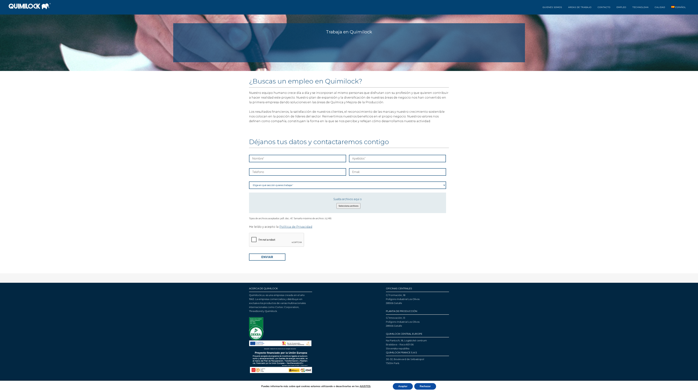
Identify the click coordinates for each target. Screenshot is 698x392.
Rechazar (425, 386)
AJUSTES (365, 386)
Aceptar (402, 386)
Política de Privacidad (295, 226)
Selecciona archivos (348, 206)
